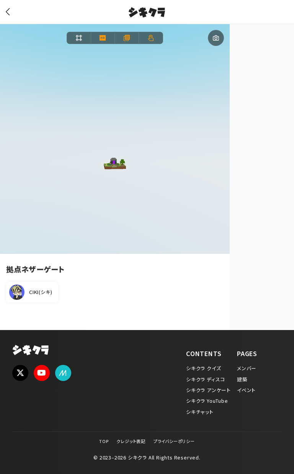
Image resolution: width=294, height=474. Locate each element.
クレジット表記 (130, 441)
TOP (103, 441)
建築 (242, 379)
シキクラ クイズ (203, 368)
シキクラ (146, 13)
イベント (246, 390)
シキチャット (200, 411)
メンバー (246, 368)
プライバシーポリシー (174, 441)
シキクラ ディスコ (205, 379)
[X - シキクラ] (20, 373)
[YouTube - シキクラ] (42, 373)
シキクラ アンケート (208, 390)
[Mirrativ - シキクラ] (63, 373)
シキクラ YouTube (207, 400)
